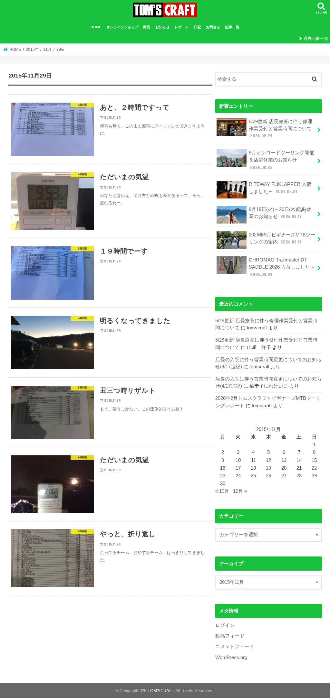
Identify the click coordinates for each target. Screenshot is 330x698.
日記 (197, 27)
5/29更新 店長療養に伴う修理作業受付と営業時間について (280, 128)
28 (299, 475)
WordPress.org (231, 657)
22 (314, 468)
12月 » (240, 491)
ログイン (225, 625)
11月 (47, 49)
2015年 (32, 49)
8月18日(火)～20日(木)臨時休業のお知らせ (280, 213)
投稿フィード (229, 635)
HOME (96, 27)
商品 (146, 27)
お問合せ (213, 27)
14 (299, 460)
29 (314, 475)
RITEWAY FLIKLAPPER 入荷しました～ (280, 188)
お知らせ (162, 27)
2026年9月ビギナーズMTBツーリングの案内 (282, 238)
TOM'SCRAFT (161, 690)
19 (268, 468)
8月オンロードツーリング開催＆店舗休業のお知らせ (281, 160)
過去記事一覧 (315, 38)
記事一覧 (232, 27)
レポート (182, 27)
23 (222, 475)
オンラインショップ (122, 27)
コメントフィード (234, 646)
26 (268, 475)
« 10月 (222, 491)
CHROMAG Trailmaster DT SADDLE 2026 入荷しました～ (282, 267)
